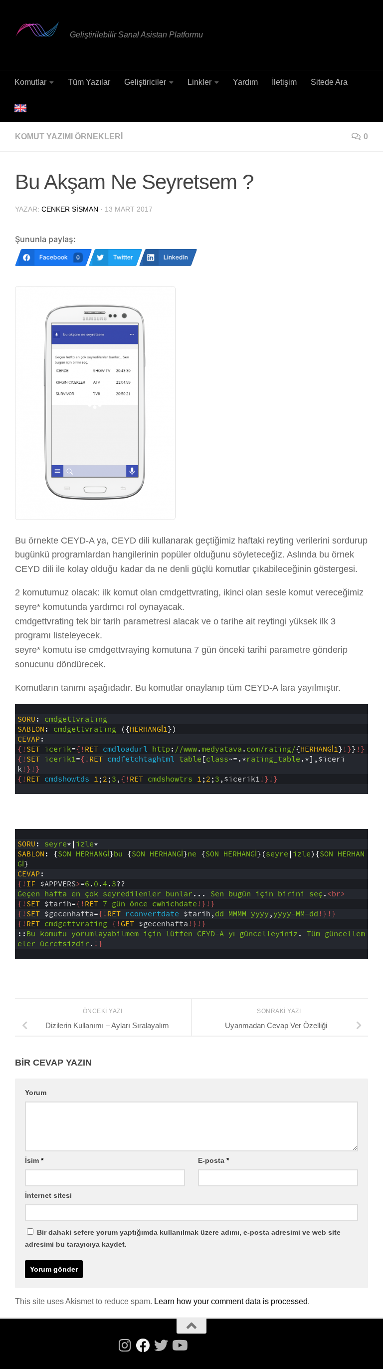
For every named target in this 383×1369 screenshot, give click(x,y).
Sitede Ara (329, 82)
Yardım (245, 82)
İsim (34, 1160)
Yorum (35, 1092)
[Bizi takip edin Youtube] (179, 1346)
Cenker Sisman (69, 209)
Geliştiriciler (145, 82)
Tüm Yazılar (89, 82)
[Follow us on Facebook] (143, 1346)
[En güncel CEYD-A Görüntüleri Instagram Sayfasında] (125, 1346)
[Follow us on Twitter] (161, 1346)
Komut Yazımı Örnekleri (69, 136)
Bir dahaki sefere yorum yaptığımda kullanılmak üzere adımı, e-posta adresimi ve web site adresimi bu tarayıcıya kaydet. (183, 1238)
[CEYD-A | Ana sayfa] (37, 29)
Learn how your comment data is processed (231, 1301)
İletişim (284, 82)
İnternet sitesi (48, 1195)
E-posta (213, 1160)
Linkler (199, 82)
